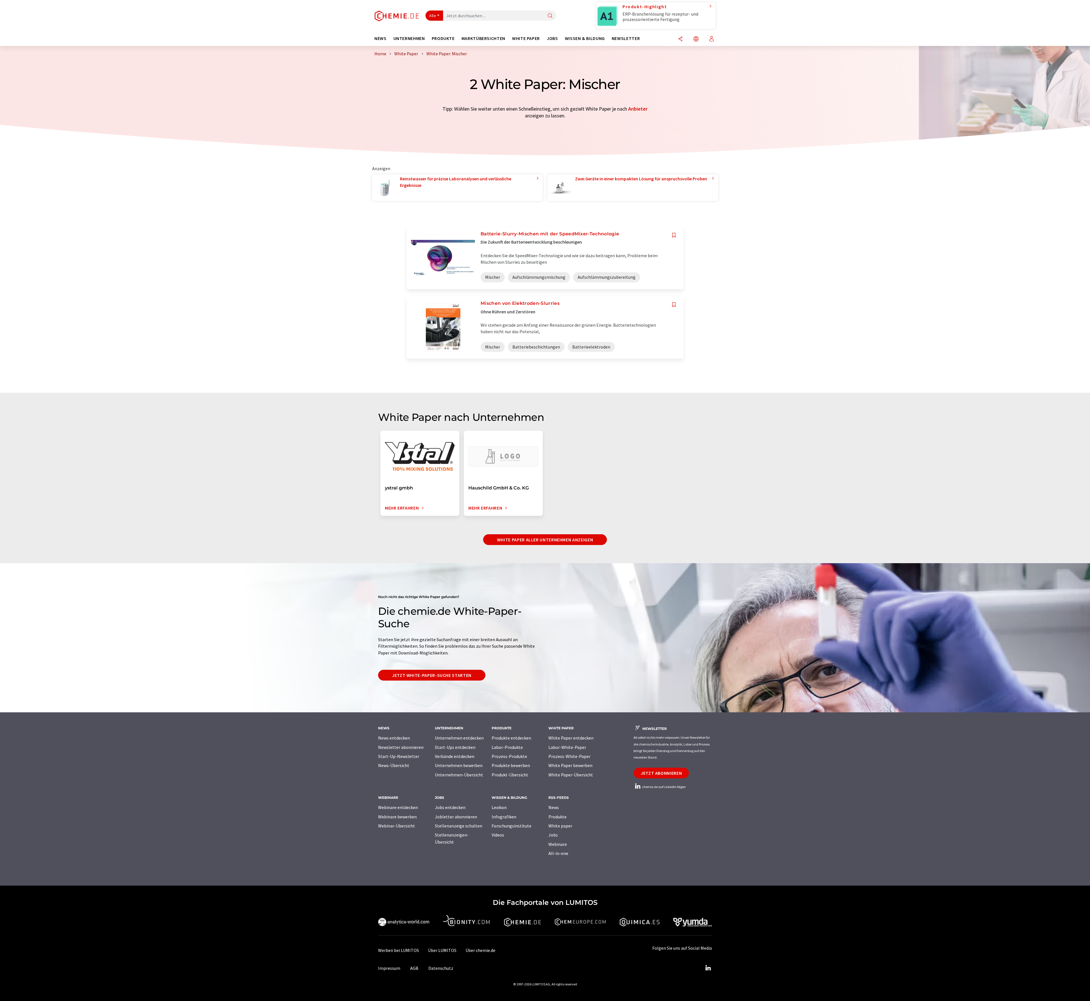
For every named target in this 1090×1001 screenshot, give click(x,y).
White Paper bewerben (570, 765)
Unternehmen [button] (409, 38)
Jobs (553, 835)
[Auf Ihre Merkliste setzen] (674, 235)
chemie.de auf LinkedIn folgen (664, 787)
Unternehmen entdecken (459, 738)
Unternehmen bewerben (459, 765)
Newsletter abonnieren (401, 747)
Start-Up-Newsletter (398, 756)
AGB (414, 968)
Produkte (557, 817)
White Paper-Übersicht (570, 775)
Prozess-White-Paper (569, 756)
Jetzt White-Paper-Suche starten (431, 675)
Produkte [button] (443, 38)
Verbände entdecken (454, 756)
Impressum (389, 968)
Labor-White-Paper (567, 747)
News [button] (380, 38)
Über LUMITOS (442, 950)
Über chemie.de (480, 950)
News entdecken (394, 738)
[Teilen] (680, 39)
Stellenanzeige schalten (458, 826)
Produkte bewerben (511, 765)
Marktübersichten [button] (483, 38)
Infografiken (504, 817)
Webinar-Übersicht (396, 826)
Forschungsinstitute (511, 826)
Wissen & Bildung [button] (585, 38)
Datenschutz (440, 968)
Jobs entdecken (450, 807)
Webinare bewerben (397, 817)
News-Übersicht (393, 765)
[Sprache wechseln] (696, 39)
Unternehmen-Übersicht (459, 775)
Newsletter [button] (626, 38)
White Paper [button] (526, 38)
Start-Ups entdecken (455, 747)
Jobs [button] (552, 38)
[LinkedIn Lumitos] (708, 968)
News (553, 807)
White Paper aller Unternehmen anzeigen (545, 539)
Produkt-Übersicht (510, 775)
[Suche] (550, 16)
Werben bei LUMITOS (398, 950)
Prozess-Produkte (509, 756)
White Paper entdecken (571, 738)
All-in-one (558, 853)
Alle (432, 15)
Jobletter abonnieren (456, 817)
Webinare (557, 844)
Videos (498, 835)
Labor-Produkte (507, 747)
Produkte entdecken (511, 738)
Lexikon (499, 807)
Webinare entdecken (398, 807)
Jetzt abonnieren (661, 773)
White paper (560, 826)
